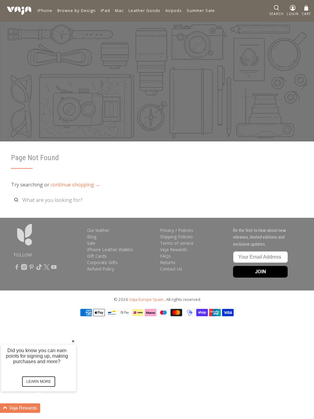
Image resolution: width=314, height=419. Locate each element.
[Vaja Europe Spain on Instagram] (24, 268)
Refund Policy (100, 269)
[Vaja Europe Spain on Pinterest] (31, 268)
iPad (105, 10)
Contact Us (171, 269)
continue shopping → (75, 184)
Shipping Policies (176, 237)
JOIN (260, 272)
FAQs (165, 256)
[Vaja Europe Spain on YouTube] (54, 268)
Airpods (173, 10)
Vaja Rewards (173, 249)
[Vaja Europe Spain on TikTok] (39, 268)
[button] (46, 408)
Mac (119, 10)
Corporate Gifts (102, 262)
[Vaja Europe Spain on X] (46, 268)
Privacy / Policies (176, 230)
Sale (91, 243)
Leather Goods (144, 10)
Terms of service (176, 243)
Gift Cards (97, 256)
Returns (167, 262)
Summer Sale (201, 10)
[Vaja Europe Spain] (19, 10)
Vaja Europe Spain (146, 299)
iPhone (44, 10)
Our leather (98, 230)
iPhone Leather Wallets (110, 249)
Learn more (38, 381)
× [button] (73, 341)
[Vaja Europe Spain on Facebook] (17, 268)
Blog (91, 237)
